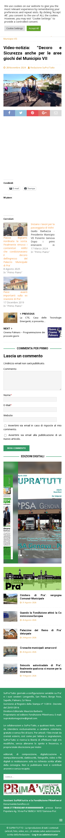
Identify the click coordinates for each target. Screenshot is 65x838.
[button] (32, 512)
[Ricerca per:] (32, 776)
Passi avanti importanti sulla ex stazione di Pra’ (15, 295)
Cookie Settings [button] (14, 28)
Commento (9, 368)
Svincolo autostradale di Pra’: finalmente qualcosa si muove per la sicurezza (41, 668)
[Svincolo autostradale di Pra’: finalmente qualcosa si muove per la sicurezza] (10, 669)
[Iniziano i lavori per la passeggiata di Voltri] (44, 238)
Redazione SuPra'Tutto (43, 67)
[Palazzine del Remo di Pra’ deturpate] (10, 634)
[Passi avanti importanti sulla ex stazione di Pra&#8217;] (15, 283)
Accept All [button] (34, 28)
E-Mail (6, 405)
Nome (7, 395)
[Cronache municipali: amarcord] (10, 651)
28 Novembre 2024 (16, 67)
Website (8, 415)
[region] (32, 512)
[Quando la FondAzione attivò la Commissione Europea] (10, 616)
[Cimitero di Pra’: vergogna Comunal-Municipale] (10, 599)
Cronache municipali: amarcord (38, 647)
